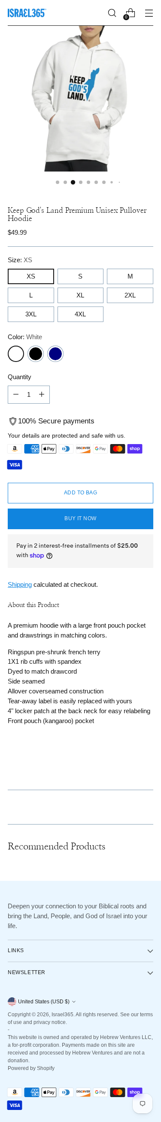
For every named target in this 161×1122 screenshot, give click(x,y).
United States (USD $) (44, 1002)
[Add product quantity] (41, 394)
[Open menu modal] (149, 13)
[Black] (35, 354)
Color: (25, 336)
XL (80, 295)
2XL (130, 295)
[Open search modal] (112, 13)
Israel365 (62, 1015)
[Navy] (55, 354)
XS (31, 276)
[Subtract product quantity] (16, 394)
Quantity (19, 376)
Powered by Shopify (31, 1068)
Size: (20, 260)
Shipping (20, 584)
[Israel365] (27, 13)
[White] (16, 354)
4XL (80, 314)
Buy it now (80, 518)
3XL (30, 314)
